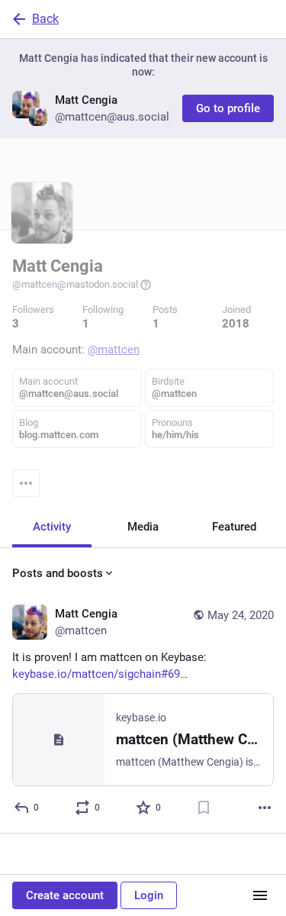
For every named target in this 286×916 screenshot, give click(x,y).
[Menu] (26, 483)
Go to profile (228, 108)
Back (45, 18)
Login (148, 895)
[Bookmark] (203, 807)
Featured (234, 527)
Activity (52, 527)
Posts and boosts (57, 573)
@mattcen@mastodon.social (75, 284)
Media (143, 527)
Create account (65, 895)
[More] (264, 807)
